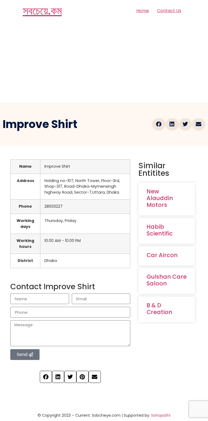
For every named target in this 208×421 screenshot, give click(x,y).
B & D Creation (159, 308)
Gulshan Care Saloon (167, 280)
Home (142, 11)
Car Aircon (162, 255)
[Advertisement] (104, 62)
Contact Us (169, 11)
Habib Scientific (160, 230)
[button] (158, 124)
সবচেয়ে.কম (42, 10)
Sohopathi (160, 415)
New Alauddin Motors (160, 198)
